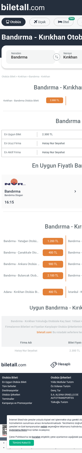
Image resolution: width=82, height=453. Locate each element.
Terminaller (8, 398)
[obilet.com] (23, 10)
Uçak (41, 22)
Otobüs (15, 22)
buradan (36, 437)
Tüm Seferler (9, 386)
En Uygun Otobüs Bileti (14, 382)
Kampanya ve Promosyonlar (17, 403)
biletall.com (44, 332)
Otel (67, 21)
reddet (44, 426)
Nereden (16, 53)
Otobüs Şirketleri (11, 394)
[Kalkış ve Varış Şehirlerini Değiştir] (56, 56)
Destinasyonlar (10, 390)
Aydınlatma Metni (18, 430)
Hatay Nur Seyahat (53, 143)
